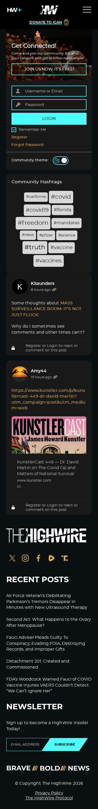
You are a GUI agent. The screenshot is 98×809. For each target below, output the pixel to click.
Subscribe (64, 744)
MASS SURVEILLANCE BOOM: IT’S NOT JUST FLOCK (46, 309)
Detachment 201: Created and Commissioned (37, 664)
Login (52, 346)
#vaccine (61, 247)
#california (36, 197)
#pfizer (46, 235)
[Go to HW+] (13, 10)
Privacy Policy (49, 793)
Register (19, 137)
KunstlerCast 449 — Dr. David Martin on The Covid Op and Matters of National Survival (48, 468)
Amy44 (39, 371)
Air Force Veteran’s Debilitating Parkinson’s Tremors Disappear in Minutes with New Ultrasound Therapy (46, 602)
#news (28, 235)
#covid (61, 197)
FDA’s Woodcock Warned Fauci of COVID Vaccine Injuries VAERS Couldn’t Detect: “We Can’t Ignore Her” (48, 685)
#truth (35, 247)
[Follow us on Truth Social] (65, 558)
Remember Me (32, 130)
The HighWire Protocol (49, 798)
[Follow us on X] (12, 559)
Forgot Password (27, 145)
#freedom (33, 223)
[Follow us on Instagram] (25, 559)
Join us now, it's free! (49, 69)
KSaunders (42, 283)
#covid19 (37, 210)
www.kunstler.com (34, 480)
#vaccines (49, 260)
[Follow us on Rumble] (51, 558)
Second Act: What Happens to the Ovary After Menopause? (48, 622)
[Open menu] (87, 10)
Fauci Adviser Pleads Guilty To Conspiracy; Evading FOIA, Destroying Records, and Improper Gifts (45, 643)
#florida (62, 210)
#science (66, 235)
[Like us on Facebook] (38, 559)
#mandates (66, 223)
